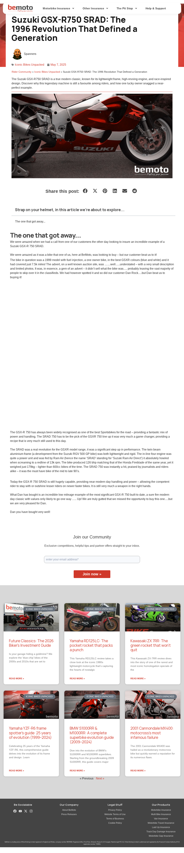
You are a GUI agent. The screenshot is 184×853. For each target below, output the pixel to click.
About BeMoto (69, 810)
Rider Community (21, 71)
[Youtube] (20, 811)
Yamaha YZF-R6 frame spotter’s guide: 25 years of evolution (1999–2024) (30, 733)
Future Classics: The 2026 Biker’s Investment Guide (31, 643)
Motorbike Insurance (161, 810)
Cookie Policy (115, 823)
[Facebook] (15, 811)
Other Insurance (93, 8)
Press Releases (69, 814)
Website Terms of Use (115, 814)
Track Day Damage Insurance (161, 831)
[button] (85, 191)
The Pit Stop (125, 8)
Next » (100, 778)
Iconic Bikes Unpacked (29, 64)
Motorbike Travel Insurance (161, 823)
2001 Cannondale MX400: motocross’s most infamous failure (152, 733)
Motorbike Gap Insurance (161, 836)
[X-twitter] (26, 811)
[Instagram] (31, 811)
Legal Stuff (115, 805)
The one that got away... (30, 221)
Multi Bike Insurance (161, 814)
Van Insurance (161, 818)
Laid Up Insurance (161, 827)
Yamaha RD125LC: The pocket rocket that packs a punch (91, 645)
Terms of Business (115, 818)
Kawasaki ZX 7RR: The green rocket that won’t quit (150, 645)
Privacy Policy (115, 810)
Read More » (16, 678)
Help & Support (156, 8)
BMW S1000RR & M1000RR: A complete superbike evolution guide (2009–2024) (92, 735)
